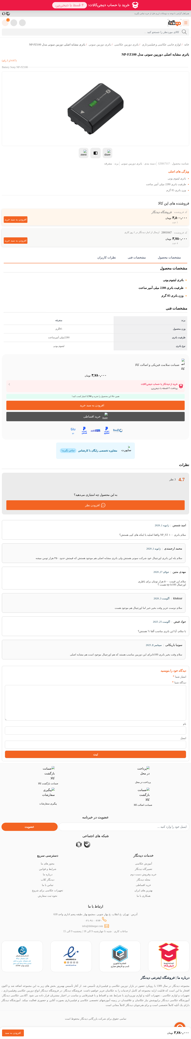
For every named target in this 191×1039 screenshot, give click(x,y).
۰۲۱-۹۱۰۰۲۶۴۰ (93, 920)
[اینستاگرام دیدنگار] (21, 13)
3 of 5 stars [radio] (157, 676)
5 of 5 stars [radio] (146, 676)
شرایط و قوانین (47, 868)
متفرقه (108, 163)
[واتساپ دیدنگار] (12, 13)
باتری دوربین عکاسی (126, 44)
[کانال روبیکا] (4, 13)
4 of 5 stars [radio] (151, 676)
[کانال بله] (8, 13)
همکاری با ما (143, 895)
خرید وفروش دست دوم (143, 874)
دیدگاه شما (179, 682)
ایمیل (183, 738)
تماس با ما (47, 884)
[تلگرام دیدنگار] (17, 13)
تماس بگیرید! (68, 450)
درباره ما (47, 874)
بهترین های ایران (143, 890)
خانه (186, 44)
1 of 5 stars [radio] (168, 676)
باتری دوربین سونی (100, 44)
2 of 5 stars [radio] (163, 676)
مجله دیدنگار (143, 879)
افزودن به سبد (13, 1032)
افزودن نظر (92, 505)
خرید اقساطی (92, 416)
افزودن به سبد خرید (15, 219)
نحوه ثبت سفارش (47, 895)
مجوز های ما (47, 863)
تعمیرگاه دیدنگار (143, 868)
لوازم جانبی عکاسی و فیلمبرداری (161, 44)
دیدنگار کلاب (47, 879)
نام (184, 723)
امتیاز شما (179, 676)
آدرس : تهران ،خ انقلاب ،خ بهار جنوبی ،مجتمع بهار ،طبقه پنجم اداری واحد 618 (95, 914)
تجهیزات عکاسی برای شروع (47, 890)
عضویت (29, 826)
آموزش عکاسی (143, 863)
